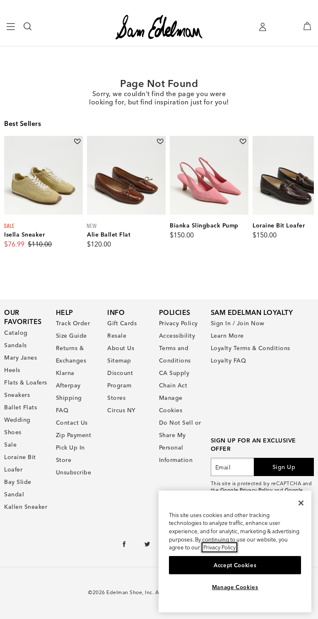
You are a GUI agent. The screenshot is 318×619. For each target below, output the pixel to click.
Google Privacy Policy (246, 490)
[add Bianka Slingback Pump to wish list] (242, 141)
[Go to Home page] (159, 27)
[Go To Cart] (307, 26)
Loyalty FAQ (228, 360)
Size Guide (71, 335)
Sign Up (284, 467)
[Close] (301, 503)
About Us (120, 348)
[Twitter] (147, 546)
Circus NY (121, 410)
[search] (28, 30)
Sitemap (119, 360)
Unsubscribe (74, 472)
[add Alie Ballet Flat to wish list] (160, 141)
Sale (10, 444)
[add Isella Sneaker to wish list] (77, 141)
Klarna (65, 373)
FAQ (62, 410)
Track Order (73, 323)
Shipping (69, 397)
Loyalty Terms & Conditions (250, 348)
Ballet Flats (20, 407)
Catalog (16, 332)
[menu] (11, 30)
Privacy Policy (178, 323)
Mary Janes (20, 357)
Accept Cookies (235, 565)
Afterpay (68, 385)
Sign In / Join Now (238, 323)
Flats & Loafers (25, 382)
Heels (12, 370)
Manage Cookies (235, 587)
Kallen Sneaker (25, 506)
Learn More (227, 335)
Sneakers (17, 395)
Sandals (15, 345)
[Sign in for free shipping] (262, 27)
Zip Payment (74, 435)
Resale (116, 335)
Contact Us (72, 422)
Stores (116, 397)
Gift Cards (122, 323)
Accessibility (177, 335)
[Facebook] (124, 546)
